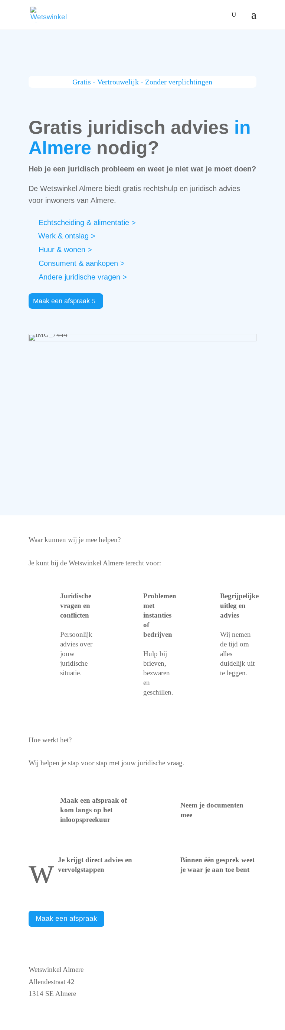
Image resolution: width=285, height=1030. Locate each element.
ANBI (157, 969)
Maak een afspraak (61, 301)
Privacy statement (174, 993)
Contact (39, 1005)
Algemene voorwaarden (183, 1005)
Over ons (162, 982)
